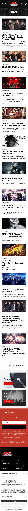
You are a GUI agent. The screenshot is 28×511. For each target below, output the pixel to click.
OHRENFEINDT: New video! (13, 67)
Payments (4, 465)
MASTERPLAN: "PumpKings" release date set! (13, 263)
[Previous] (3, 365)
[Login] (21, 4)
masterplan (5, 258)
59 (18, 365)
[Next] (25, 365)
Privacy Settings (19, 471)
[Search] (6, 4)
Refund (3, 471)
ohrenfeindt (5, 64)
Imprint (17, 463)
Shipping (4, 468)
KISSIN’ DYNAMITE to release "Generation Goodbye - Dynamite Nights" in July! (14, 352)
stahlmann (5, 231)
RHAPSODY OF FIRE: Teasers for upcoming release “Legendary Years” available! (13, 319)
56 (11, 365)
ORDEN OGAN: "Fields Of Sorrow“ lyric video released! (14, 124)
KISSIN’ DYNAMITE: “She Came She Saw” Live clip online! (12, 207)
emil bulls (4, 149)
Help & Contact (5, 463)
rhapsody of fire (6, 313)
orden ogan (5, 32)
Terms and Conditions (21, 465)
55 (9, 365)
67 (22, 365)
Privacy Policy (19, 468)
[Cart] (25, 4)
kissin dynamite (6, 202)
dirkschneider (6, 90)
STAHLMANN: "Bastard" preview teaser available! (12, 235)
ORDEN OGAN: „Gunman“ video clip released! (13, 291)
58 (16, 365)
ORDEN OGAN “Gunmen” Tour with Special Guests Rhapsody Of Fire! (12, 37)
